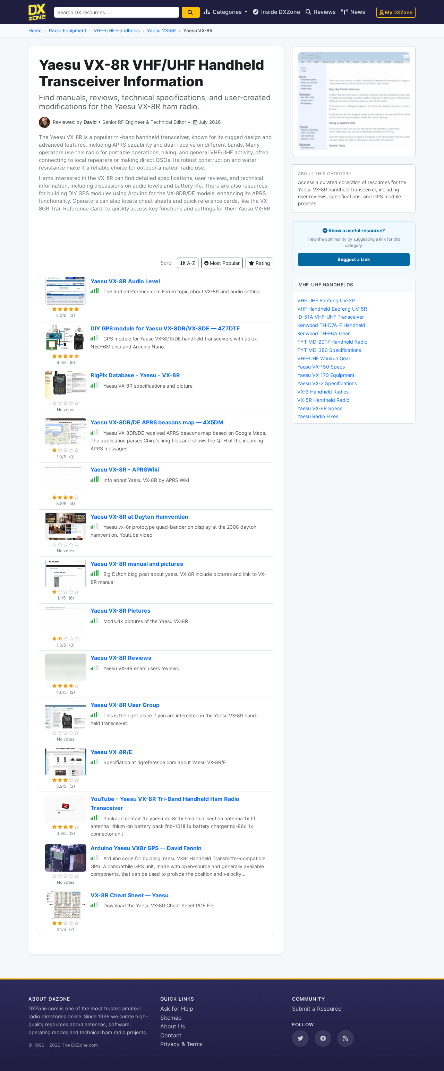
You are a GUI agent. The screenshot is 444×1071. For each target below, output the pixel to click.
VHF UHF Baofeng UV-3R (326, 300)
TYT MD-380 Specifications (329, 350)
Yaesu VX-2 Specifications (327, 383)
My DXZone (398, 12)
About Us (172, 1026)
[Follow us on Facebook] (323, 1038)
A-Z (190, 263)
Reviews (324, 11)
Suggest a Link (354, 259)
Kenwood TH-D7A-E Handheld (331, 325)
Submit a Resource (316, 1008)
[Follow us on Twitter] (300, 1038)
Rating (262, 263)
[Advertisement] (156, 235)
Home (35, 30)
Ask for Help (176, 1008)
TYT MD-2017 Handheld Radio (332, 342)
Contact (170, 1035)
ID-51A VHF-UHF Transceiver (330, 317)
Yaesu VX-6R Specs (319, 408)
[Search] (191, 12)
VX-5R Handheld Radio (323, 400)
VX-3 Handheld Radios (323, 392)
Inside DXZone (280, 11)
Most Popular (224, 263)
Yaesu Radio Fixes (317, 416)
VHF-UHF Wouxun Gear (323, 358)
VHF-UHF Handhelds (117, 30)
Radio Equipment (67, 30)
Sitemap (171, 1017)
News (357, 11)
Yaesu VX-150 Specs (321, 367)
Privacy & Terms (181, 1043)
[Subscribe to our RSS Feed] (345, 1038)
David (90, 122)
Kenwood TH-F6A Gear (323, 333)
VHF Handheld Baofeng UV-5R (332, 309)
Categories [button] (227, 11)
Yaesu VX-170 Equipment (326, 375)
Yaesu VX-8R (161, 30)
